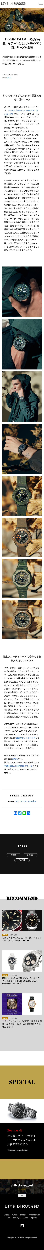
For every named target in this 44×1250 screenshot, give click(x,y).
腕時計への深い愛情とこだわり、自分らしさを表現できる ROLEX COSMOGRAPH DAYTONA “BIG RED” (22, 981)
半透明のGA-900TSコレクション (18, 765)
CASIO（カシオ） (16, 110)
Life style (16, 1217)
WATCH (22, 860)
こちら (15, 758)
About (25, 1217)
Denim (6, 1214)
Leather (23, 1214)
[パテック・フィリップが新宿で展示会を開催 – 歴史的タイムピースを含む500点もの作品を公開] (22, 1004)
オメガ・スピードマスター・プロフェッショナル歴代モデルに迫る (21, 1140)
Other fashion (34, 1214)
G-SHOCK (30, 855)
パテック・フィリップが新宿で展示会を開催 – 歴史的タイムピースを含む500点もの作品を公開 (22, 1024)
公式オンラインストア (25, 737)
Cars (8, 1217)
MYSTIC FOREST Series (26, 801)
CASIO (9, 78)
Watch (5, 935)
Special (34, 1217)
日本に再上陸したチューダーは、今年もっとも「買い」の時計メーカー (22, 939)
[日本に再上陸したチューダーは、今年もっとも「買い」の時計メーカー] (22, 920)
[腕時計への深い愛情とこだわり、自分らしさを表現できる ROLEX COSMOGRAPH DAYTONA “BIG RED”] (22, 961)
